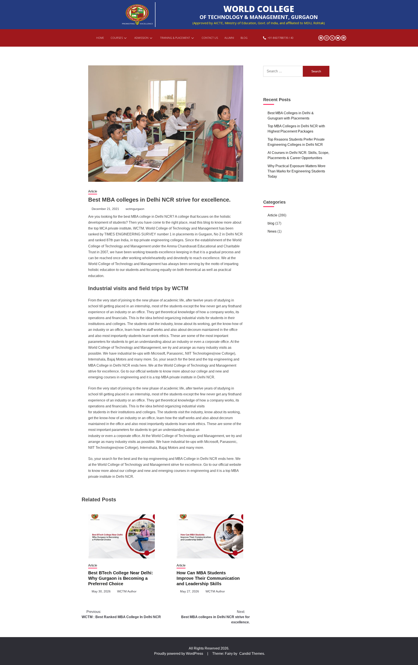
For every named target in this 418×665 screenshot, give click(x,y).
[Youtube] (337, 38)
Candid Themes (251, 653)
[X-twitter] (332, 38)
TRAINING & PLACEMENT (175, 38)
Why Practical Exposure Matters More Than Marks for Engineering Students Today (296, 171)
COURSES (117, 38)
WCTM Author (127, 591)
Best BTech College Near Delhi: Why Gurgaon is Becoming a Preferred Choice (120, 578)
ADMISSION (141, 38)
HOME (100, 38)
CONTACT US (210, 38)
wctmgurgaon (135, 209)
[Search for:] (283, 71)
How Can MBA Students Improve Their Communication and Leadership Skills (208, 578)
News (272, 231)
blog (271, 223)
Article (92, 191)
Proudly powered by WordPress (179, 653)
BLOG (244, 38)
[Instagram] (326, 38)
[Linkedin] (343, 38)
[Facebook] (321, 38)
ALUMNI (229, 38)
